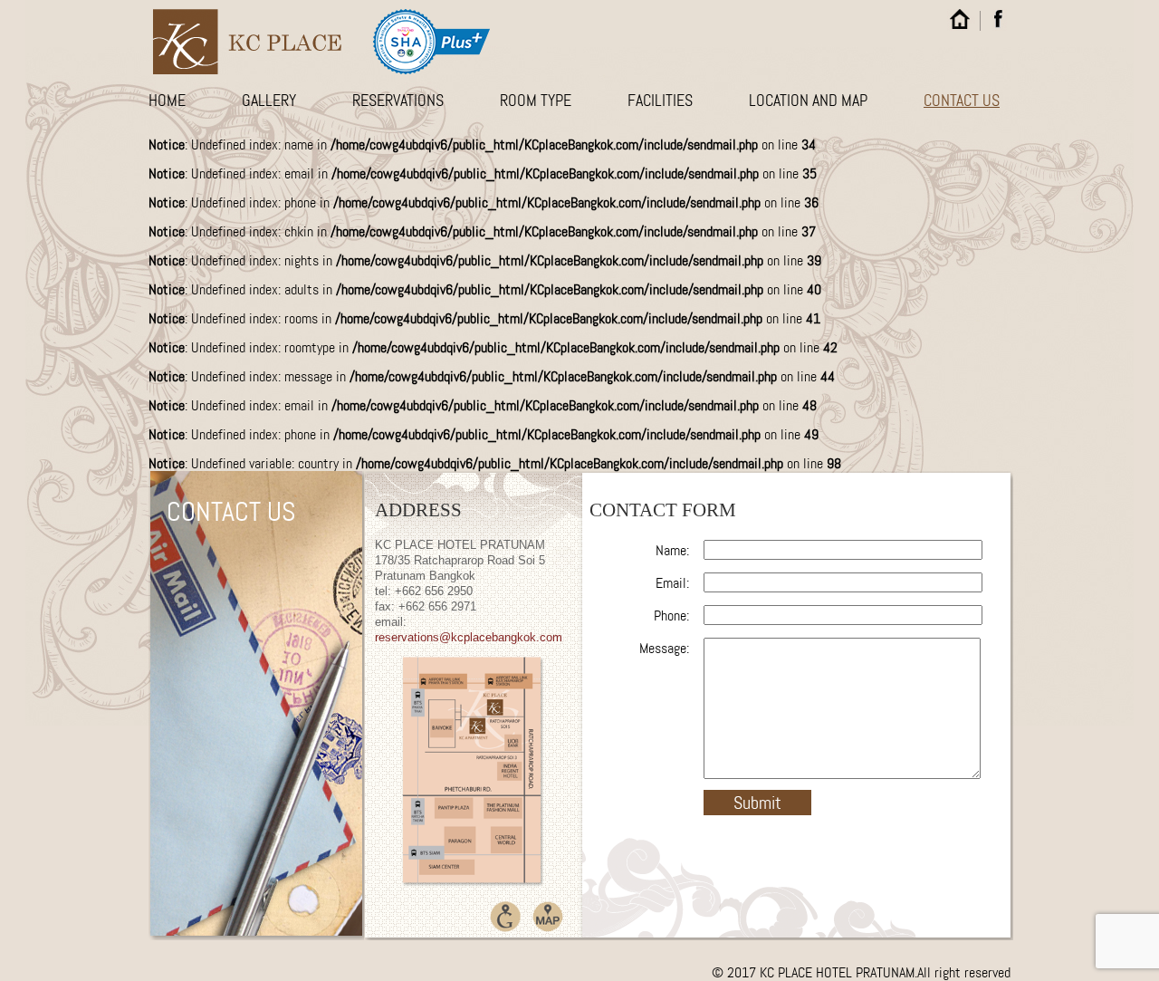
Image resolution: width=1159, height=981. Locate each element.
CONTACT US (962, 100)
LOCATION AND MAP (808, 100)
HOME (167, 100)
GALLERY (269, 100)
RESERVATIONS (398, 100)
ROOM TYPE (535, 100)
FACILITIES (660, 100)
